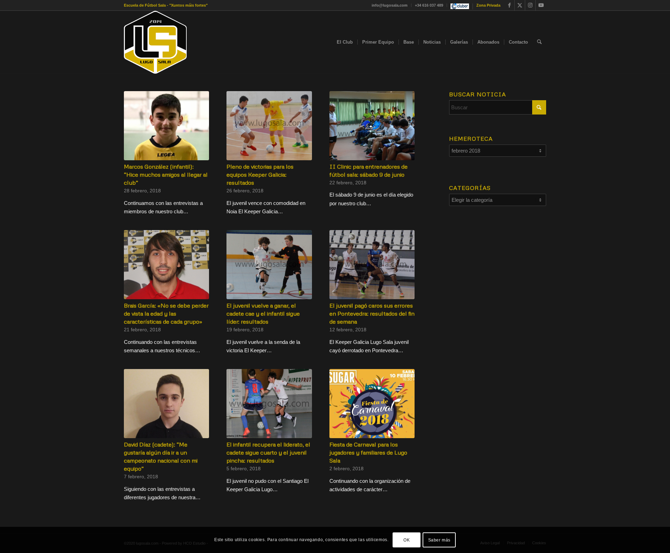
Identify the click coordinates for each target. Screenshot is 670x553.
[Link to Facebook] (509, 5)
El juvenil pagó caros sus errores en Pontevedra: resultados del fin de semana (372, 313)
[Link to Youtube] (541, 5)
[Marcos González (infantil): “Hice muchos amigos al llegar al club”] (166, 125)
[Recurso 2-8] (155, 42)
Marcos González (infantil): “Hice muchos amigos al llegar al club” (166, 174)
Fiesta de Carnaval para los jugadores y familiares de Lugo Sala (368, 452)
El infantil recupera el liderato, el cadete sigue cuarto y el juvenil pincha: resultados (268, 452)
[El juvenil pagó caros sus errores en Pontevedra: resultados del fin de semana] (372, 264)
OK (406, 539)
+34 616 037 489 (429, 5)
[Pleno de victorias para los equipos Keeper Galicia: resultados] (269, 125)
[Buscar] (539, 42)
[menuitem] (389, 5)
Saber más (439, 539)
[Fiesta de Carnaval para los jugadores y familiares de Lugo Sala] (372, 403)
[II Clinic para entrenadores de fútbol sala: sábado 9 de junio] (372, 125)
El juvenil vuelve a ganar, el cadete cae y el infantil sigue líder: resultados (263, 313)
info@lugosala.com (390, 5)
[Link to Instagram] (530, 5)
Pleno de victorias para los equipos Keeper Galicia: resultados (259, 174)
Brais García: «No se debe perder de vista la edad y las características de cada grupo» (166, 313)
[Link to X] (520, 5)
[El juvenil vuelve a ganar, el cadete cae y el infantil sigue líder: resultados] (269, 264)
